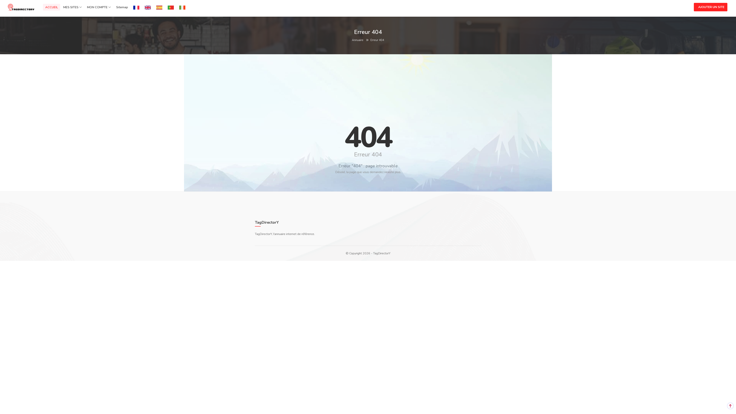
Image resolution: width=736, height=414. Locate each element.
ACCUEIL (51, 7)
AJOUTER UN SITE (711, 7)
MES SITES (70, 7)
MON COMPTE (97, 7)
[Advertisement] (368, 85)
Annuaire (357, 40)
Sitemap (122, 7)
